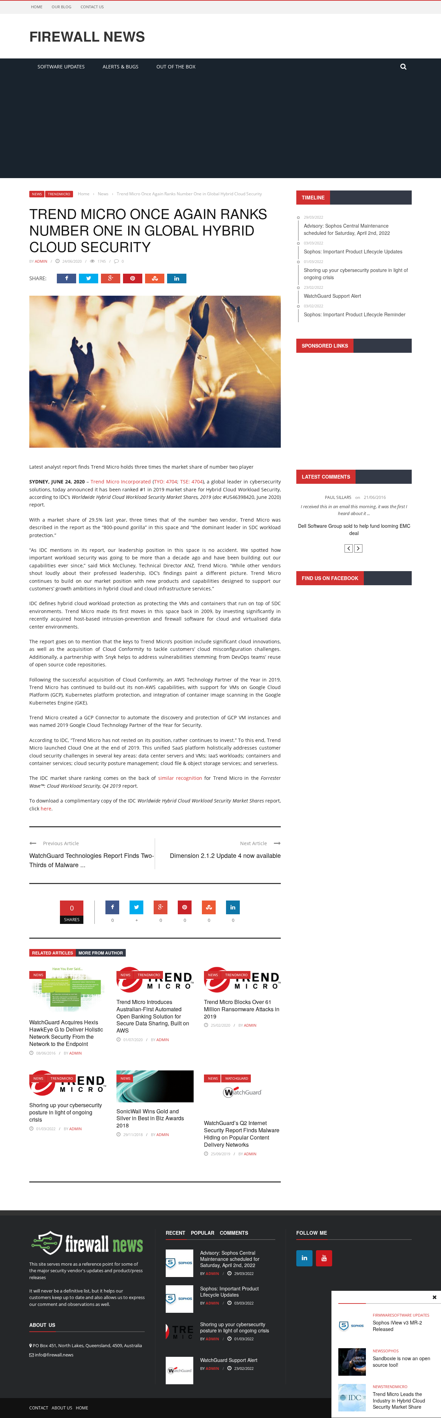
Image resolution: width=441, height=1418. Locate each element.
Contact (38, 1408)
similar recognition (180, 778)
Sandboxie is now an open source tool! (401, 1361)
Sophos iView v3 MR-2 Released (397, 1325)
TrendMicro (59, 194)
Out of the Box (175, 66)
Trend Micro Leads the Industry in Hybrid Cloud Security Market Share (399, 1400)
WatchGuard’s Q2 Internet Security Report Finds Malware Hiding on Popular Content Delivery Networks (241, 1133)
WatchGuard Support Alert (228, 1359)
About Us (62, 1408)
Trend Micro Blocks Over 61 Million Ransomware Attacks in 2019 (241, 1009)
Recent (175, 1232)
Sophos (391, 1350)
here (46, 808)
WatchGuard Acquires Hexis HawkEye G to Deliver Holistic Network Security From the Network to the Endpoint (66, 1032)
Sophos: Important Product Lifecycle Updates (229, 1291)
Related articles (52, 953)
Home (36, 6)
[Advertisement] (220, 126)
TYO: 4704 (165, 481)
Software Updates (61, 66)
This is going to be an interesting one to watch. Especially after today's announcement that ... (354, 509)
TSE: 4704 (191, 481)
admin (41, 261)
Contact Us (92, 6)
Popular (202, 1232)
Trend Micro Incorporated (121, 481)
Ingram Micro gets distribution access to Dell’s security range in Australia (354, 529)
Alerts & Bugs (121, 66)
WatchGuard (236, 1078)
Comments (234, 1232)
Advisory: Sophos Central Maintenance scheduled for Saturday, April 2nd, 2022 (229, 1258)
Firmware (382, 1315)
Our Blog (61, 6)
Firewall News (87, 36)
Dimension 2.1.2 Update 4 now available (225, 855)
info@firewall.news (54, 1355)
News (37, 194)
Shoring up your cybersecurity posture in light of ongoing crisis (65, 1112)
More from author (101, 953)
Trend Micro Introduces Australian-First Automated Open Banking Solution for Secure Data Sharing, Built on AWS (152, 1016)
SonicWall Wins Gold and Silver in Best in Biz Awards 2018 (150, 1118)
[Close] (434, 1297)
